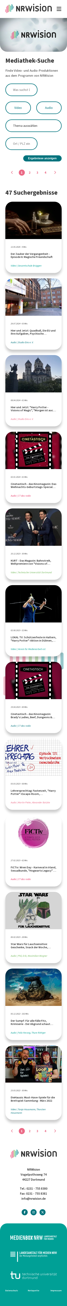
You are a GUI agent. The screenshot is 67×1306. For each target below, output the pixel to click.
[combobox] (33, 90)
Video (18, 108)
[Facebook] (25, 1212)
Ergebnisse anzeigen (42, 158)
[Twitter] (42, 1212)
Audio (49, 108)
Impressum (56, 1290)
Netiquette (33, 1290)
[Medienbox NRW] (33, 1237)
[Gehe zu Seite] (55, 173)
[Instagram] (33, 1212)
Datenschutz (11, 1290)
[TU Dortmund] (33, 1275)
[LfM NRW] (33, 1256)
